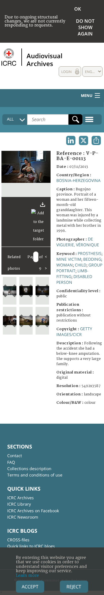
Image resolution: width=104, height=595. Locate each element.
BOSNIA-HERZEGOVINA (78, 180)
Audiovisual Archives (44, 59)
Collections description (29, 468)
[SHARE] (96, 140)
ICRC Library (19, 504)
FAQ (11, 462)
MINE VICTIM (68, 259)
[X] (83, 140)
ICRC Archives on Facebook (33, 510)
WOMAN (64, 265)
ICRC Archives (20, 497)
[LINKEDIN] (70, 140)
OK (77, 9)
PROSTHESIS (89, 253)
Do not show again (85, 27)
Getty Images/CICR (74, 331)
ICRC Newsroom (22, 517)
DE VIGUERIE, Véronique (77, 241)
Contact (14, 455)
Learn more (27, 575)
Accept (30, 586)
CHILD (80, 265)
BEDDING (92, 259)
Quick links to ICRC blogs (31, 546)
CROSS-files (18, 540)
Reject (73, 586)
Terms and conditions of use (34, 475)
